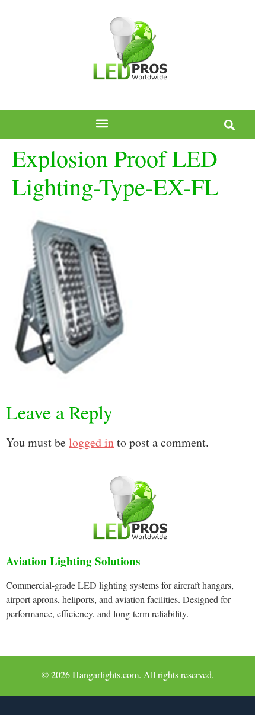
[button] (102, 123)
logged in (91, 442)
